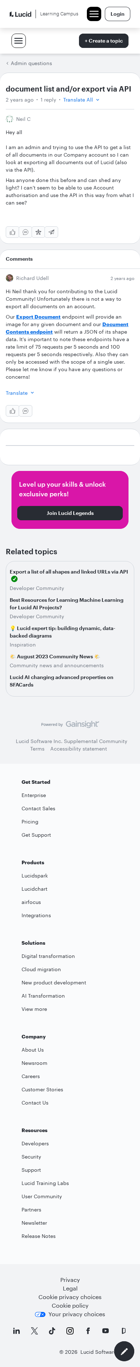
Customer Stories (42, 1089)
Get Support (36, 835)
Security (31, 1157)
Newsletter (34, 1223)
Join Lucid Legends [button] (70, 513)
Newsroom (34, 1063)
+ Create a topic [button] (104, 41)
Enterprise (34, 795)
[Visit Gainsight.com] (70, 726)
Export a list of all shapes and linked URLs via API (69, 572)
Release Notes (39, 1236)
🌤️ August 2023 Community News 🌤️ (55, 656)
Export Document (38, 317)
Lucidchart (34, 889)
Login (118, 14)
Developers (35, 1143)
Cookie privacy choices (70, 1296)
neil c (23, 119)
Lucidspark (35, 875)
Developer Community (37, 588)
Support (31, 1170)
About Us (33, 1050)
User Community (42, 1196)
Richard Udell (32, 278)
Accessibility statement (78, 749)
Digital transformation (48, 956)
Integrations (36, 915)
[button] (82, 99)
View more (34, 1009)
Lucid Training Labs (45, 1183)
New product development (54, 982)
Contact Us (35, 1103)
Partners (31, 1209)
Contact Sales (38, 808)
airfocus (31, 902)
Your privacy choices (76, 1314)
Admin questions (31, 63)
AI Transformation (43, 996)
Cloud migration (41, 969)
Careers (31, 1076)
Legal (70, 1288)
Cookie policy (70, 1305)
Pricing (30, 821)
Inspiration (23, 644)
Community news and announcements (57, 665)
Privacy (70, 1279)
